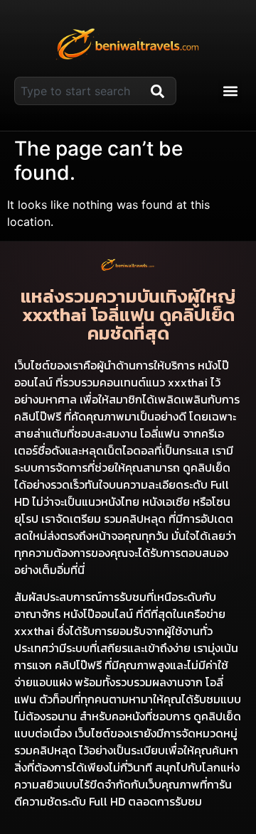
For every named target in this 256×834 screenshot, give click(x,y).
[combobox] (79, 91)
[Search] (160, 91)
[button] (230, 91)
